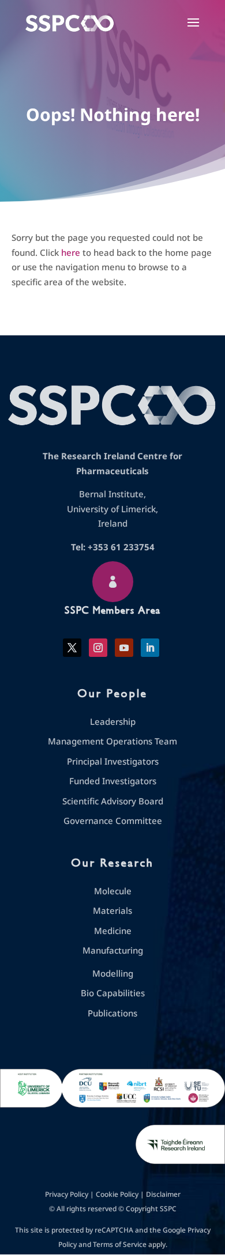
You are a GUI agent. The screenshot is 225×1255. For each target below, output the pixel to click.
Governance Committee (112, 820)
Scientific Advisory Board (112, 801)
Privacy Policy (66, 1194)
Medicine (113, 930)
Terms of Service (120, 1244)
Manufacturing (112, 950)
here (70, 252)
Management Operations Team (112, 741)
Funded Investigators (112, 781)
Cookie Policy (117, 1194)
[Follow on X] (72, 647)
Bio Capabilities (113, 993)
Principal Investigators (113, 761)
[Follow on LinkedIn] (150, 647)
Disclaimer (163, 1194)
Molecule (113, 891)
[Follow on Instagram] (98, 647)
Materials (112, 910)
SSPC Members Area (112, 610)
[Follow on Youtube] (124, 647)
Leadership (113, 721)
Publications (112, 1013)
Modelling (112, 973)
